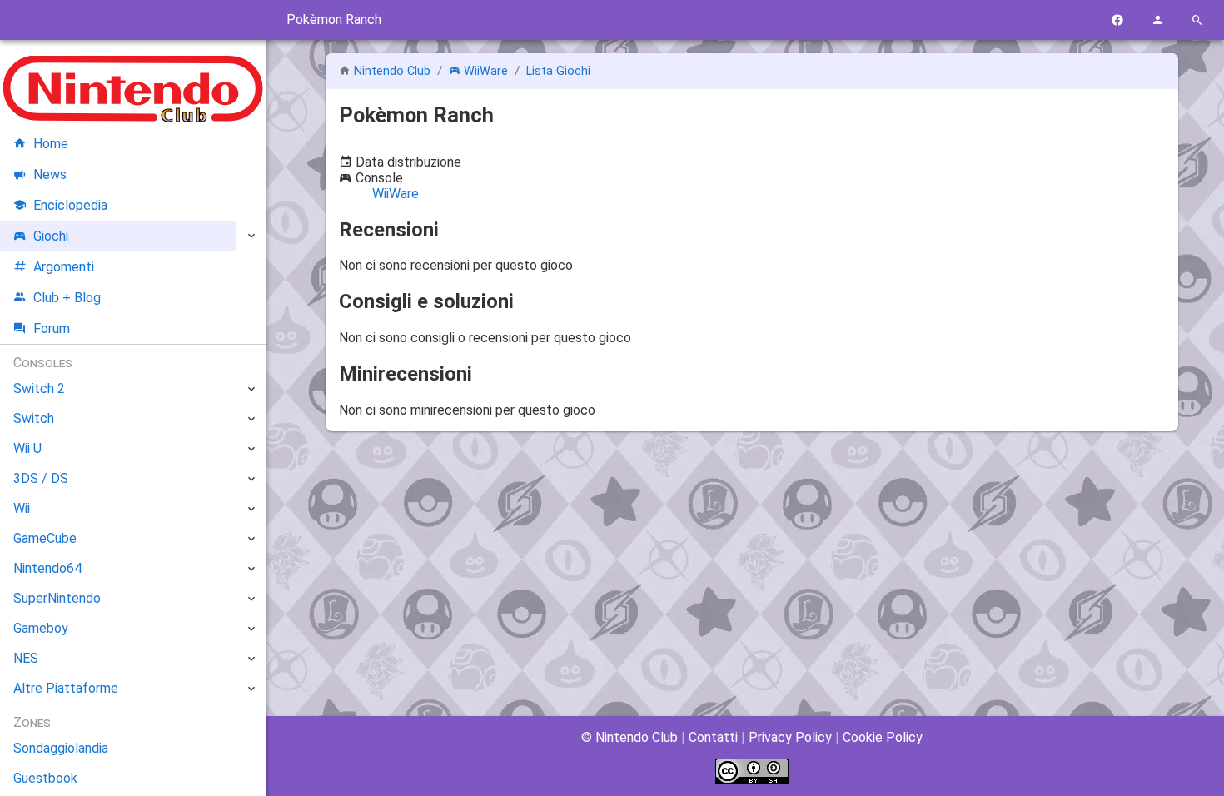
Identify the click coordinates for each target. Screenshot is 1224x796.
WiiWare (485, 71)
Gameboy (40, 628)
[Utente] (1157, 20)
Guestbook (45, 778)
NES (25, 658)
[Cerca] (1197, 20)
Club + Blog (67, 298)
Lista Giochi (558, 71)
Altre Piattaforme (65, 688)
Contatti (713, 737)
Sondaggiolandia (60, 748)
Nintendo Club (392, 71)
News (50, 174)
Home (50, 144)
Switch (33, 418)
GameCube (45, 538)
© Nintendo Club (629, 737)
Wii (21, 508)
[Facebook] (1117, 20)
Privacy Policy (790, 737)
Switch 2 (39, 388)
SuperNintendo (57, 598)
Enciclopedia (70, 205)
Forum (51, 328)
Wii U (27, 448)
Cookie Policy (883, 737)
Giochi (50, 236)
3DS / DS (40, 478)
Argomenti (63, 267)
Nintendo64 (47, 568)
